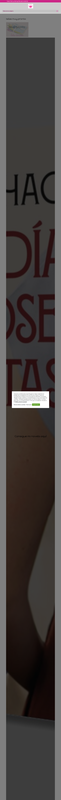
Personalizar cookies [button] (20, 404)
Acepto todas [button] (36, 404)
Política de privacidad (21, 402)
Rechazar (29, 404)
